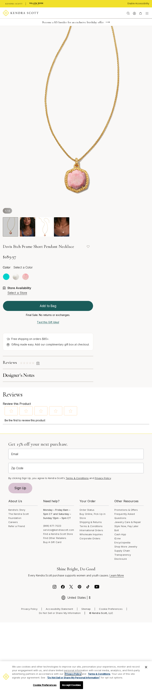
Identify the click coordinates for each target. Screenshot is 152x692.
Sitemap (86, 608)
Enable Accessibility (138, 3)
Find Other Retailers (54, 538)
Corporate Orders (90, 538)
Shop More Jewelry (125, 546)
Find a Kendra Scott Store (58, 533)
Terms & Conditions (91, 526)
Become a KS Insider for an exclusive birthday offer (73, 22)
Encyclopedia (122, 542)
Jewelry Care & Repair (127, 522)
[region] (76, 676)
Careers (13, 522)
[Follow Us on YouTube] (97, 587)
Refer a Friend (16, 526)
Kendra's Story (16, 509)
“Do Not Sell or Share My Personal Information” (73, 677)
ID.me (117, 538)
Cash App (120, 534)
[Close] (146, 667)
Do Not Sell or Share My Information (60, 612)
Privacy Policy (103, 478)
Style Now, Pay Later (126, 526)
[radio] (6, 276)
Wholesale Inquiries (91, 534)
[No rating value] (28, 363)
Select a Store (17, 293)
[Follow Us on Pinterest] (79, 587)
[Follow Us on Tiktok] (88, 587)
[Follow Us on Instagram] (54, 587)
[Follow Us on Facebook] (63, 587)
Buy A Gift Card (52, 542)
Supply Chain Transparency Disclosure (122, 554)
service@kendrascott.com (58, 529)
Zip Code (17, 468)
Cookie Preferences (110, 608)
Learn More (117, 575)
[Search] (128, 13)
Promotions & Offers (126, 509)
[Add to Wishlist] (88, 246)
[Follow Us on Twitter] (71, 587)
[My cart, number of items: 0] (140, 13)
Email (14, 454)
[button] (11, 411)
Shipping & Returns (91, 522)
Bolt (116, 530)
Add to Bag (48, 306)
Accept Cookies (71, 684)
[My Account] (134, 13)
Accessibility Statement (59, 608)
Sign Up (20, 488)
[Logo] (21, 13)
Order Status (87, 509)
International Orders (91, 530)
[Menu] (147, 13)
